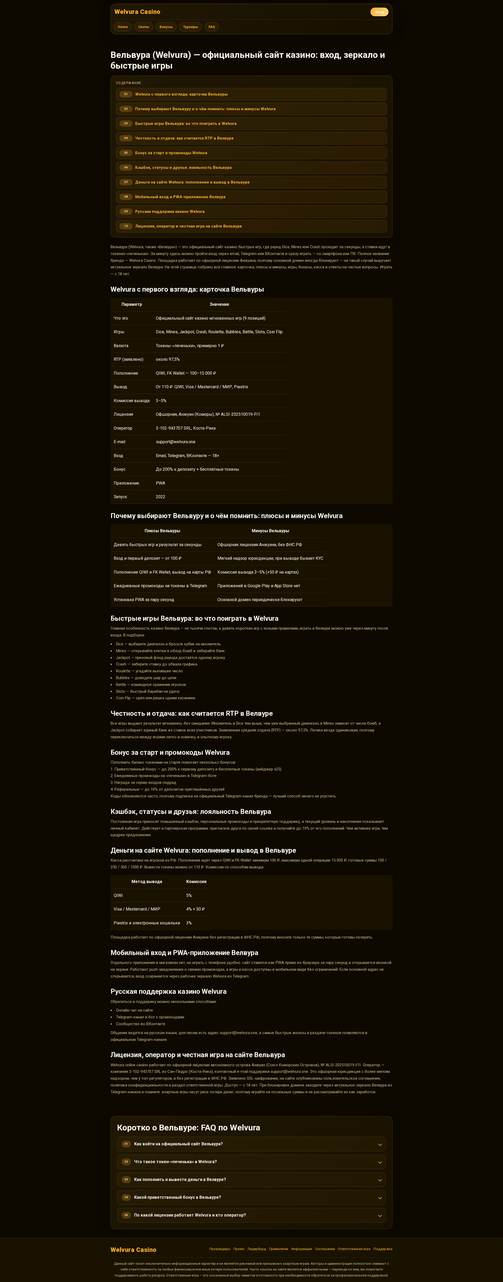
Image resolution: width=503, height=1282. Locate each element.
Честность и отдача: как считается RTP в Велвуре (184, 138)
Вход (379, 12)
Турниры (190, 27)
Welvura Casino (137, 11)
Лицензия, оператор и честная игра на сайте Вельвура (188, 226)
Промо (238, 1249)
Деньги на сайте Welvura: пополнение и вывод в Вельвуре (192, 182)
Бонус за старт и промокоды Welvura (171, 153)
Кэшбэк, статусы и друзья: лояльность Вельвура (183, 167)
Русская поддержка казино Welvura (170, 211)
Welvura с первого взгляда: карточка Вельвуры (181, 94)
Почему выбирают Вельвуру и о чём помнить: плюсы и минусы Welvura (205, 109)
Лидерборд (257, 1249)
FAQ (212, 27)
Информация (301, 1249)
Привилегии (278, 1249)
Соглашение (325, 1249)
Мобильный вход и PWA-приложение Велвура (180, 197)
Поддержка (383, 1249)
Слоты (143, 27)
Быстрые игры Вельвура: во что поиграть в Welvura (186, 123)
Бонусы (166, 27)
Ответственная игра (354, 1249)
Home (123, 27)
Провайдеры (219, 1249)
